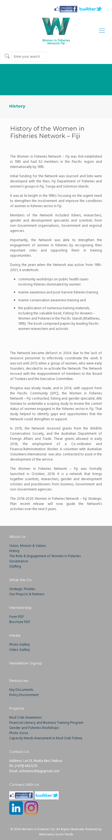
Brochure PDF (19, 622)
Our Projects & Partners (26, 594)
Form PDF (16, 617)
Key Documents (21, 690)
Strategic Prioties (22, 589)
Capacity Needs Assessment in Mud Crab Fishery (45, 738)
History (14, 551)
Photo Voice (18, 733)
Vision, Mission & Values (27, 546)
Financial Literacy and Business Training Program (46, 723)
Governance (18, 561)
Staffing (15, 566)
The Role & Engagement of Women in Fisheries (45, 556)
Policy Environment (24, 695)
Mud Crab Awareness (25, 718)
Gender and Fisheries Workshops (34, 728)
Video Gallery (19, 650)
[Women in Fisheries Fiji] (56, 31)
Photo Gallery (19, 645)
